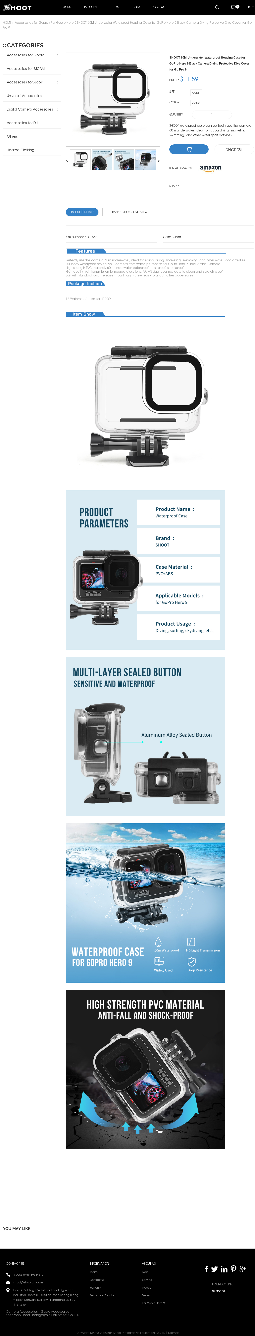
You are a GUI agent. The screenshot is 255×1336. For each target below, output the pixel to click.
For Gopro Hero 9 (63, 22)
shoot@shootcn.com (28, 1282)
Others (12, 136)
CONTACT (160, 7)
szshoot (218, 1291)
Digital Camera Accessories (30, 109)
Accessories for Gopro (31, 22)
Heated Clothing (20, 150)
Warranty (95, 1287)
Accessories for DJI (22, 123)
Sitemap (173, 1332)
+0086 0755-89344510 (28, 1274)
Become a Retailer (102, 1295)
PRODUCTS (91, 7)
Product (147, 1287)
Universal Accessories (24, 96)
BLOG (116, 7)
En (248, 7)
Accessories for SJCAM (26, 69)
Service (147, 1279)
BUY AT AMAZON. (181, 168)
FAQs (145, 1272)
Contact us (97, 1279)
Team (94, 1272)
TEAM (136, 7)
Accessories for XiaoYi (25, 82)
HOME (67, 7)
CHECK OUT (234, 149)
